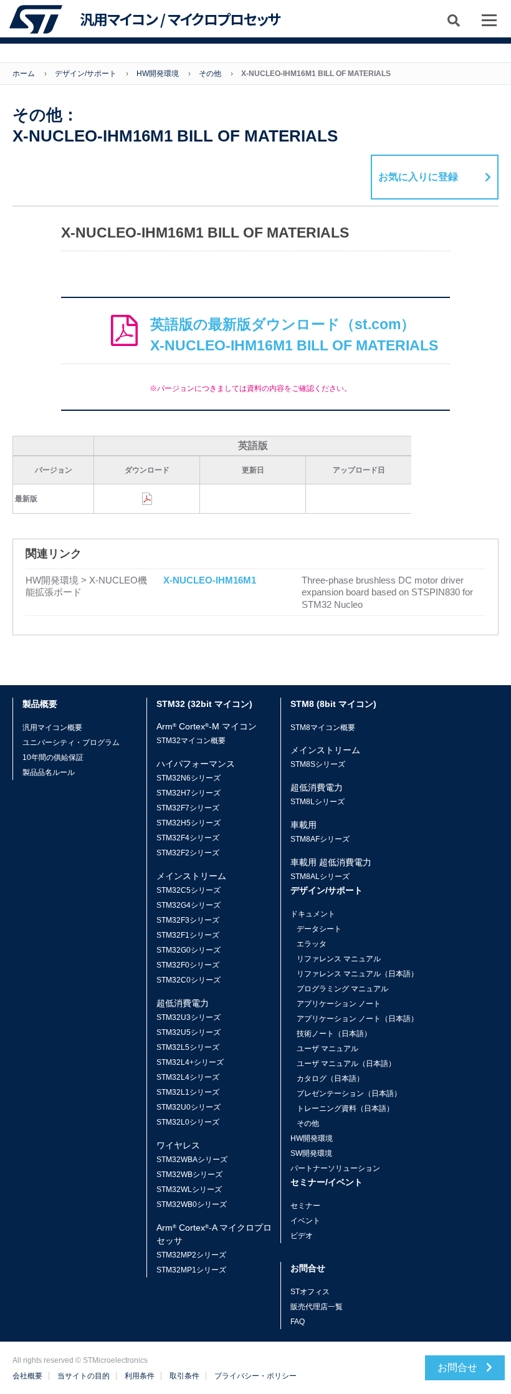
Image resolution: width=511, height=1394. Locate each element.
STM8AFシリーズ (320, 839)
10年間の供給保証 (53, 757)
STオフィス (310, 1291)
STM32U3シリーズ (188, 1017)
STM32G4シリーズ (188, 905)
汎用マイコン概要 (52, 727)
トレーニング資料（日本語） (345, 1108)
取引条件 (184, 1376)
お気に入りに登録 (418, 176)
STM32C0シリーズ (188, 980)
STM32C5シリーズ (188, 890)
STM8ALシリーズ (320, 876)
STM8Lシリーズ (317, 801)
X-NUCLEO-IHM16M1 (209, 580)
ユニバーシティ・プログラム (71, 742)
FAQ (297, 1321)
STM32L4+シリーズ (190, 1062)
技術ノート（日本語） (334, 1033)
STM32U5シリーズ (188, 1032)
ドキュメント (312, 914)
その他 (210, 73)
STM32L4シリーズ (187, 1077)
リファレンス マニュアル (339, 958)
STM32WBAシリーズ (191, 1159)
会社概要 (27, 1376)
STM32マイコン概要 (191, 740)
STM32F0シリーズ (187, 965)
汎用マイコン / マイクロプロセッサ (180, 19)
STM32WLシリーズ (189, 1189)
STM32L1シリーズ (187, 1092)
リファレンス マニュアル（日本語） (357, 973)
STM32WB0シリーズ (191, 1204)
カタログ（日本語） (330, 1078)
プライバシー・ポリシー (255, 1376)
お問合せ (458, 1367)
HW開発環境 (157, 73)
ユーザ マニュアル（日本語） (346, 1063)
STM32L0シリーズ (187, 1122)
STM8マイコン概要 (322, 727)
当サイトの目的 (83, 1376)
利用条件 (140, 1376)
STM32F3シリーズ (187, 920)
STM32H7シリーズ (188, 793)
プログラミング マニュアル (342, 988)
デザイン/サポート (86, 73)
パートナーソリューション (335, 1168)
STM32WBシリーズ (189, 1174)
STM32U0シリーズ (188, 1107)
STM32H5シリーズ (188, 823)
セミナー (305, 1205)
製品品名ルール (48, 772)
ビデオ (301, 1235)
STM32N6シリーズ (188, 778)
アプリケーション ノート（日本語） (357, 1018)
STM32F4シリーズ (187, 838)
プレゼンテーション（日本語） (349, 1093)
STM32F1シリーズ (187, 935)
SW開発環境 (311, 1153)
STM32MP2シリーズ (191, 1255)
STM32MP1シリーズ (191, 1270)
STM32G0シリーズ (188, 950)
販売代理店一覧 (316, 1306)
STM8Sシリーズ (317, 764)
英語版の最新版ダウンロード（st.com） (294, 335)
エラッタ (312, 944)
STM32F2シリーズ (187, 852)
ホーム (23, 73)
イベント (305, 1220)
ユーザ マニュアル (327, 1048)
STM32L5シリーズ (187, 1047)
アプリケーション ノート (339, 1003)
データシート (319, 929)
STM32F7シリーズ (187, 808)
